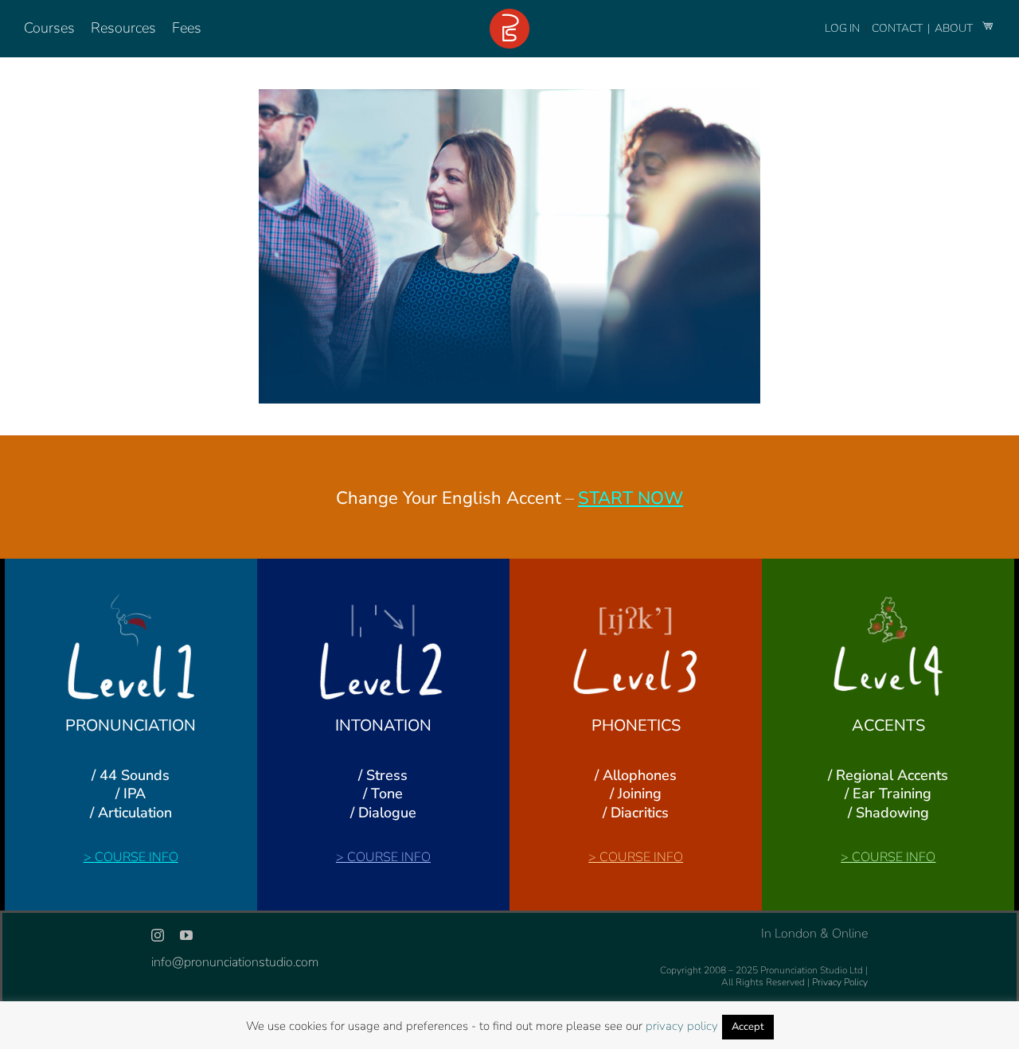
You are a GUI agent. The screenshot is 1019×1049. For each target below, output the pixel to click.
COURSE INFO (136, 857)
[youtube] (186, 935)
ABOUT (955, 28)
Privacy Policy (840, 982)
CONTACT (898, 28)
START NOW (630, 498)
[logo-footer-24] (509, 15)
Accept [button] (748, 1027)
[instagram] (157, 935)
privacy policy (682, 1026)
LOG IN (842, 28)
